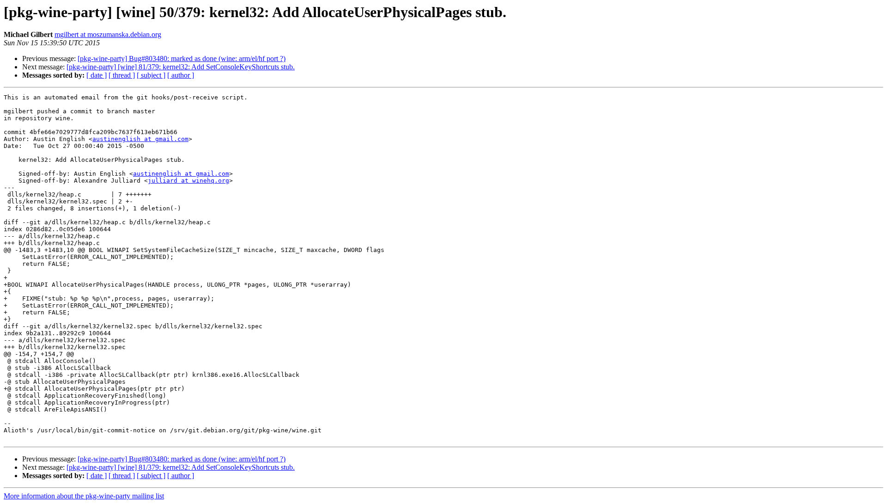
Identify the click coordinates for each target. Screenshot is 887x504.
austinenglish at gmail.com (140, 138)
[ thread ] (122, 75)
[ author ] (180, 75)
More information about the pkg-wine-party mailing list (84, 496)
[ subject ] (151, 75)
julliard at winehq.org (188, 180)
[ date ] (96, 75)
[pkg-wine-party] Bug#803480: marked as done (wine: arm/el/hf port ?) (182, 58)
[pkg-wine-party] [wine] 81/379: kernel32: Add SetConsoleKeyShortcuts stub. (181, 67)
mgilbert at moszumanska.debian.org (108, 34)
